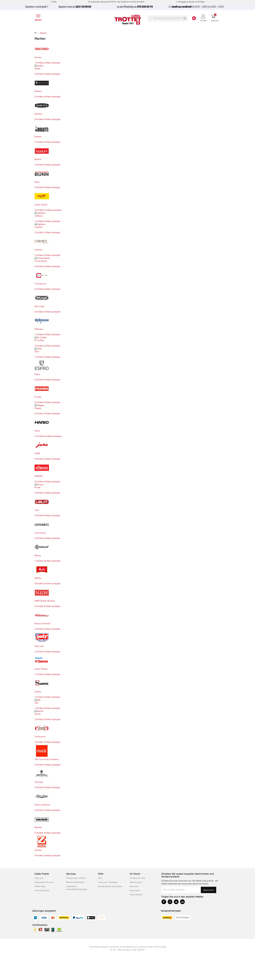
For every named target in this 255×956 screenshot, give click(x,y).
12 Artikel (39, 436)
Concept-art (40, 284)
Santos (38, 692)
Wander (38, 828)
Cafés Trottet (41, 205)
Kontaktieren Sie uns (44, 882)
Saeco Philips (41, 669)
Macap (38, 556)
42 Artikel (39, 210)
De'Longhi (39, 306)
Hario (37, 431)
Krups (37, 487)
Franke (38, 397)
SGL (37, 703)
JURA (37, 454)
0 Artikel (39, 74)
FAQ (100, 878)
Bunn (37, 182)
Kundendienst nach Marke (110, 886)
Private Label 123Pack (76, 878)
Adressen (134, 886)
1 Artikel (39, 63)
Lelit (37, 510)
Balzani (38, 91)
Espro (37, 374)
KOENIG (38, 476)
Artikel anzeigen (52, 63)
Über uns (39, 878)
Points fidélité (136, 895)
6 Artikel (39, 312)
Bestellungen (136, 882)
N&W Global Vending (45, 601)
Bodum (38, 159)
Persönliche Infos (138, 878)
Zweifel (38, 850)
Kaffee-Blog (40, 886)
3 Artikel (39, 255)
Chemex (38, 250)
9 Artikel (39, 142)
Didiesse (39, 329)
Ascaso (38, 57)
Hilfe (54, 2)
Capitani (39, 227)
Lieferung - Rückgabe (108, 882)
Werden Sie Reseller (75, 882)
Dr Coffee (39, 340)
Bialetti (38, 137)
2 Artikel (39, 165)
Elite (37, 352)
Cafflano (39, 216)
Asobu (37, 69)
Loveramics (40, 533)
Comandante (41, 261)
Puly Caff (39, 646)
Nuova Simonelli (42, 624)
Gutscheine (135, 891)
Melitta (38, 578)
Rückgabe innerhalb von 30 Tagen (191, 2)
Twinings (39, 782)
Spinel (38, 714)
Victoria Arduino (42, 805)
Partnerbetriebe (42, 891)
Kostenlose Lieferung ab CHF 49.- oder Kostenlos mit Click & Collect (117, 2)
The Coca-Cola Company (47, 759)
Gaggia (38, 408)
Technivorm (40, 737)
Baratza (38, 114)
